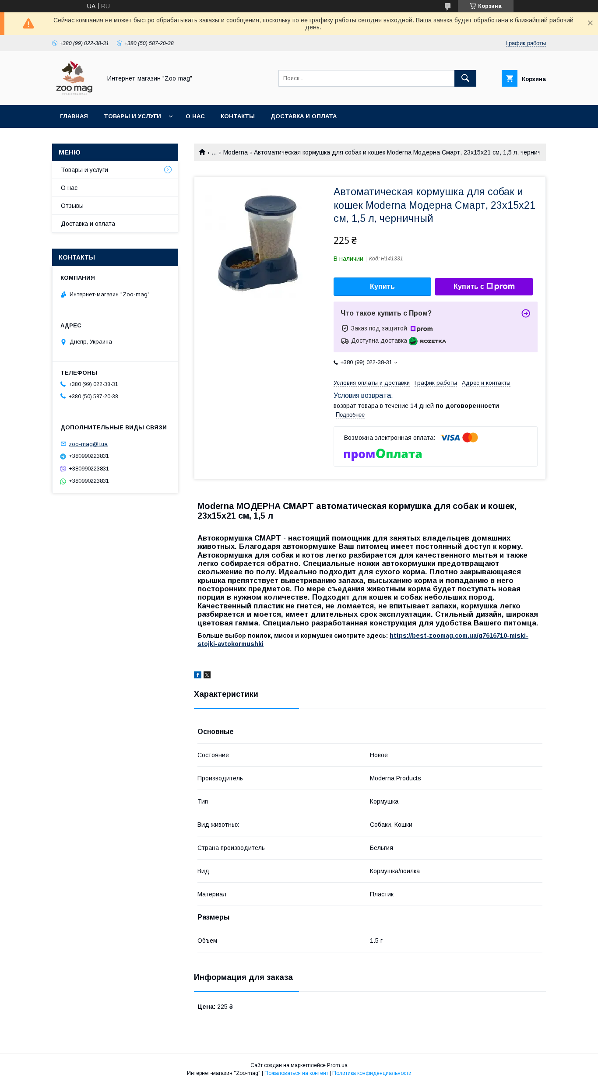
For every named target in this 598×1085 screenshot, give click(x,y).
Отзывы (72, 205)
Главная (74, 116)
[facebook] (197, 676)
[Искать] (465, 78)
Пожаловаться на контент (296, 1073)
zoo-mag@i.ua (88, 443)
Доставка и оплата (304, 116)
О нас (195, 116)
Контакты (238, 116)
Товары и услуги (132, 116)
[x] (207, 676)
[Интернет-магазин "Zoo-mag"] (74, 93)
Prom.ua (337, 1065)
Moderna (235, 152)
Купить (382, 286)
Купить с (469, 286)
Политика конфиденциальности (372, 1073)
